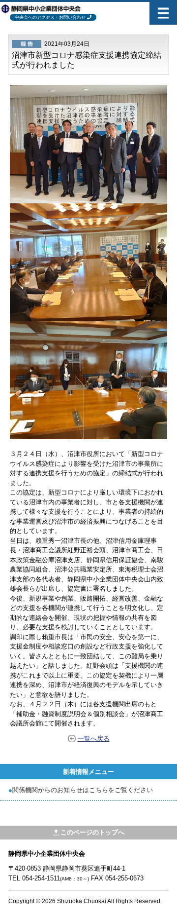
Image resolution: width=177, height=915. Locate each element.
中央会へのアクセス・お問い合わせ (50, 17)
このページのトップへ (92, 832)
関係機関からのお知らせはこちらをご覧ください (82, 790)
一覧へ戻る (94, 738)
